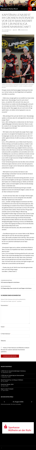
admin (15, 30)
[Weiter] (31, 401)
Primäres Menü (34, 9)
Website (3, 340)
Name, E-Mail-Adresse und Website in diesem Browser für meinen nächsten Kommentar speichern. (15, 349)
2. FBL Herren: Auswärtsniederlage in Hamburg (13, 371)
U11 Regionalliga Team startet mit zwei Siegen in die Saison (16, 287)
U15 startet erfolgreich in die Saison (10, 281)
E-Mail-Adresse (6, 333)
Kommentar (5, 305)
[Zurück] (4, 401)
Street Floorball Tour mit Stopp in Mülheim (12, 380)
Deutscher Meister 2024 (7, 384)
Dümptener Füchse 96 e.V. (9, 9)
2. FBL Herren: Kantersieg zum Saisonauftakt (12, 375)
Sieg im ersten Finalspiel (7, 389)
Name (3, 326)
